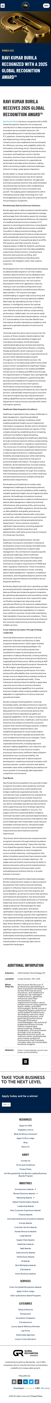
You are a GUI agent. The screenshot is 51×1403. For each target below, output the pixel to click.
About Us (25, 1146)
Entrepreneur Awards (24, 1189)
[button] (3, 6)
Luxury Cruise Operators (25, 1339)
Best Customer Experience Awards (25, 1210)
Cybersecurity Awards (25, 1252)
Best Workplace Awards (25, 1265)
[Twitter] (31, 1381)
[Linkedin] (25, 1061)
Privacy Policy (25, 1169)
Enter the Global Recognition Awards (25, 1287)
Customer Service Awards (25, 1227)
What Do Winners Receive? (25, 1134)
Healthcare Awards (25, 1244)
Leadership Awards (25, 1206)
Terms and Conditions (25, 1165)
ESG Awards (25, 1269)
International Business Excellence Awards (25, 1219)
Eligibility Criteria (25, 1130)
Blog (25, 1142)
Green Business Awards (25, 1273)
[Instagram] (19, 1381)
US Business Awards (25, 1257)
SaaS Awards (25, 1248)
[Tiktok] (37, 1381)
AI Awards (25, 1261)
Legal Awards (25, 1235)
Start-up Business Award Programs (25, 1295)
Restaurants (25, 1313)
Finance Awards (25, 1214)
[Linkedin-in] (25, 1381)
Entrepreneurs (25, 1322)
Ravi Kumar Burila (10, 121)
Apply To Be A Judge (25, 1138)
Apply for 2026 (25, 1125)
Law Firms (25, 1330)
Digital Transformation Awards (26, 1202)
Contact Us (25, 1160)
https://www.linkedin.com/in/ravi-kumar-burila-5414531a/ (33, 1051)
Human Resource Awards (25, 1231)
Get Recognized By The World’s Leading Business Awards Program (25, 1174)
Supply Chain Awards (25, 1240)
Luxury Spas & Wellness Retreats (25, 1326)
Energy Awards (25, 1223)
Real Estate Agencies (25, 1335)
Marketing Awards (24, 1197)
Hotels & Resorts (25, 1309)
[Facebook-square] (14, 1381)
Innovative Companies (25, 1318)
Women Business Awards (24, 1193)
